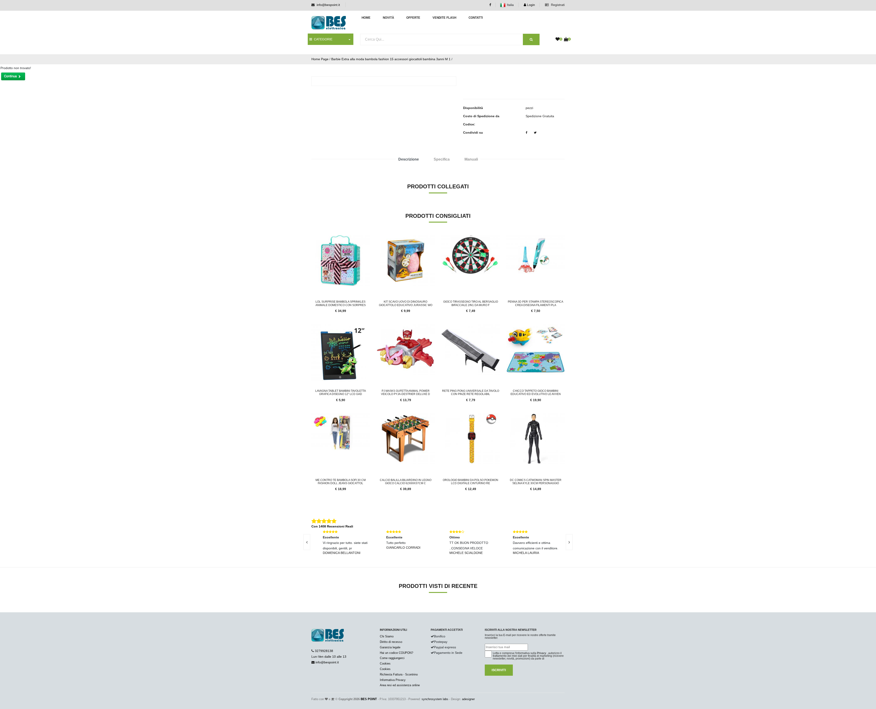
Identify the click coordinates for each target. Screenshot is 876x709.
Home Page (319, 59)
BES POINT (369, 699)
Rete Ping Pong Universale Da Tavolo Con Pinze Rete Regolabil (470, 392)
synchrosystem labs (435, 699)
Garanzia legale (390, 647)
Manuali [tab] (471, 159)
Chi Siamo (387, 636)
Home (366, 17)
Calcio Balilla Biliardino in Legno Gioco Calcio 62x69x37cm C (405, 481)
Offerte (413, 17)
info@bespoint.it (328, 5)
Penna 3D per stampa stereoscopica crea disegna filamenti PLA (535, 303)
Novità (388, 17)
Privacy (541, 653)
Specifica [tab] (442, 159)
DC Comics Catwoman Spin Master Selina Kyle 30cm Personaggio (535, 481)
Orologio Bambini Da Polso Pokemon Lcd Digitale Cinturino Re (470, 481)
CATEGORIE (322, 39)
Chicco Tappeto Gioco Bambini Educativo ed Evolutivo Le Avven (536, 392)
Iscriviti (499, 670)
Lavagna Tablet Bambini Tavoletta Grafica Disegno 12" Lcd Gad (340, 392)
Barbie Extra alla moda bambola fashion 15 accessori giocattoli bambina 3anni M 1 (391, 59)
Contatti (476, 17)
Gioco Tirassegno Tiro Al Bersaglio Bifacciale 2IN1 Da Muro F (470, 303)
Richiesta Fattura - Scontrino (399, 674)
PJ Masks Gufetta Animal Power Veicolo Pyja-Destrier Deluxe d (405, 392)
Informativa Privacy (393, 680)
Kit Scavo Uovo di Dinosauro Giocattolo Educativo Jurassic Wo (405, 303)
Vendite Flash (444, 17)
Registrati (557, 5)
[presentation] (306, 542)
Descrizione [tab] (408, 159)
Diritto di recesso (391, 642)
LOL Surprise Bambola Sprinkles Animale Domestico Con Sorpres (340, 303)
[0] (557, 39)
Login (530, 5)
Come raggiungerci (392, 658)
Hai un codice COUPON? (396, 652)
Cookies (385, 663)
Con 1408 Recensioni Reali (332, 526)
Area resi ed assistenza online (400, 685)
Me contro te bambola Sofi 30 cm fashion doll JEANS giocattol (340, 481)
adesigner (468, 699)
